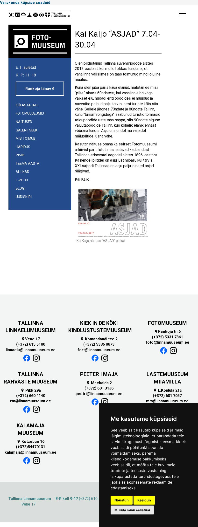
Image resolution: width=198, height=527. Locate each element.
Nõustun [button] (121, 500)
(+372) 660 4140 (30, 395)
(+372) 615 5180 (30, 344)
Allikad (22, 172)
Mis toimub (25, 139)
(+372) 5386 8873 (98, 344)
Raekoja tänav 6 (39, 88)
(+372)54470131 (30, 447)
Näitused (24, 122)
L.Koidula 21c (167, 390)
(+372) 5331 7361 (167, 337)
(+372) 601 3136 (99, 388)
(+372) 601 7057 (167, 395)
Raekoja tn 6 (167, 331)
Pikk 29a (31, 390)
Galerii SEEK (26, 130)
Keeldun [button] (144, 500)
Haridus (23, 147)
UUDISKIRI (24, 197)
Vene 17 (30, 339)
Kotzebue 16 (30, 441)
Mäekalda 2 (99, 383)
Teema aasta (27, 164)
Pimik (20, 155)
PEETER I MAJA (99, 374)
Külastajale (27, 105)
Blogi (20, 188)
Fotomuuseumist (31, 113)
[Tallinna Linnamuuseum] (39, 15)
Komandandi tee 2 (99, 339)
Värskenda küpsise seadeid (25, 2)
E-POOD (22, 180)
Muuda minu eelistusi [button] (132, 510)
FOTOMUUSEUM (167, 323)
